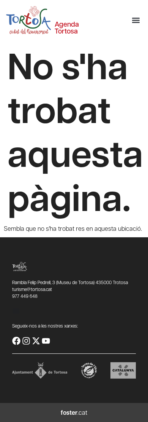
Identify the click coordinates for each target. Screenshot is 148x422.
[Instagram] (26, 341)
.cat (74, 412)
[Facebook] (16, 341)
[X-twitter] (36, 341)
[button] (135, 20)
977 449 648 (25, 296)
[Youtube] (46, 341)
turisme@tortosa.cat (32, 289)
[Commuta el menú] (16, 311)
